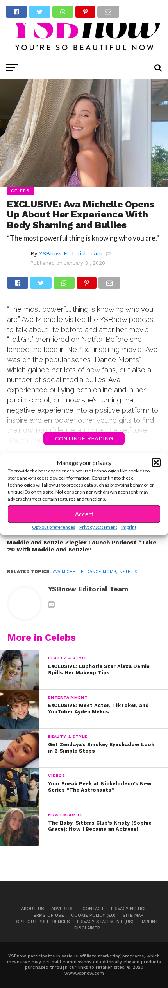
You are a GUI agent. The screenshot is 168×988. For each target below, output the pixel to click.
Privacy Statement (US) (105, 921)
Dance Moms (101, 571)
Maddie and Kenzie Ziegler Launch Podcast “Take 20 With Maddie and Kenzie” (82, 546)
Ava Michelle (68, 571)
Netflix (128, 571)
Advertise (63, 908)
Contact (93, 908)
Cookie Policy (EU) (93, 915)
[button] (156, 463)
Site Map (133, 915)
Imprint (128, 527)
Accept (84, 513)
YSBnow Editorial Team (70, 253)
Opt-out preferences (53, 527)
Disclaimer (87, 928)
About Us (32, 908)
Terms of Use (47, 915)
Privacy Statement (98, 527)
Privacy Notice (129, 908)
